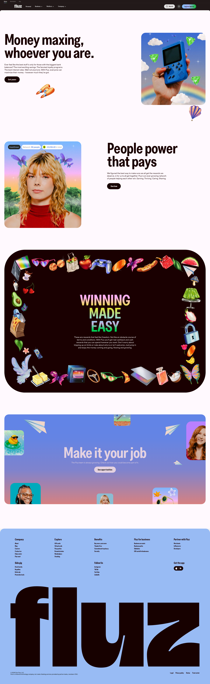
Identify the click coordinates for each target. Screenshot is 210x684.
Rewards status (59, 551)
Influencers (177, 546)
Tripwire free (98, 546)
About (16, 543)
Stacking (57, 556)
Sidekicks (137, 549)
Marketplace (13, 1)
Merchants (177, 543)
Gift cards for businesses (141, 551)
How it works (18, 567)
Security (97, 551)
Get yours (12, 79)
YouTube (97, 572)
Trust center (196, 673)
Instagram (97, 567)
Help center (18, 554)
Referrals (17, 572)
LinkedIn (96, 575)
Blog (20, 1)
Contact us (18, 551)
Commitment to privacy (101, 549)
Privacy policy (180, 673)
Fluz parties (58, 549)
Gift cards (57, 543)
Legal (171, 673)
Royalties (17, 569)
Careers (17, 549)
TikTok (96, 569)
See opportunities (105, 469)
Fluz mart (18, 556)
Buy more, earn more (100, 543)
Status (188, 673)
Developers (177, 549)
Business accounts (139, 543)
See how (114, 186)
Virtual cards (58, 546)
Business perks (138, 546)
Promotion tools (19, 575)
